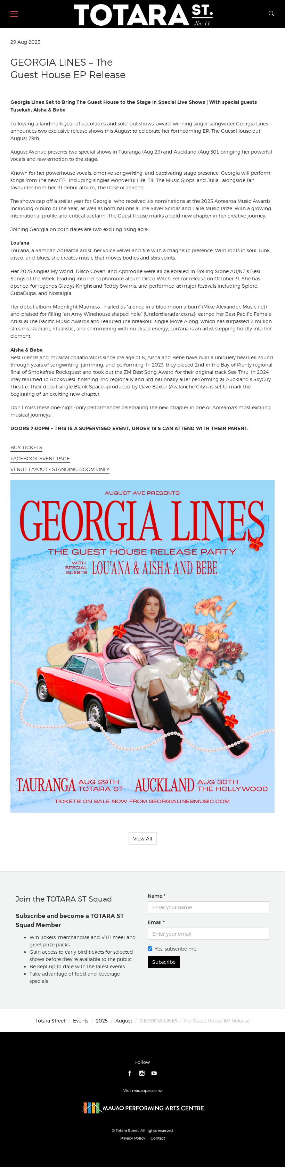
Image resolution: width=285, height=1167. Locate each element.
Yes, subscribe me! (176, 949)
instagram (142, 1073)
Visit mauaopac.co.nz (142, 1090)
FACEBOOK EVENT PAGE (40, 458)
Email (155, 922)
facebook (129, 1073)
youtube (154, 1073)
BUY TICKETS (26, 447)
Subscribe (164, 962)
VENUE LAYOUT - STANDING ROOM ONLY (59, 469)
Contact (157, 1138)
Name (155, 896)
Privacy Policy (132, 1138)
